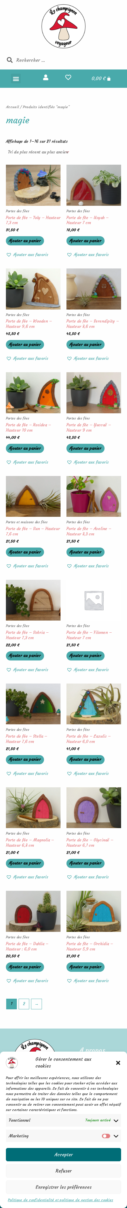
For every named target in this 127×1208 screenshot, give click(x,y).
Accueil (12, 107)
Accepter (64, 1154)
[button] (118, 1063)
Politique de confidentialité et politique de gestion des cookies (60, 1200)
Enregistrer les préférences (63, 1187)
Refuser (63, 1171)
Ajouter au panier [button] (25, 240)
